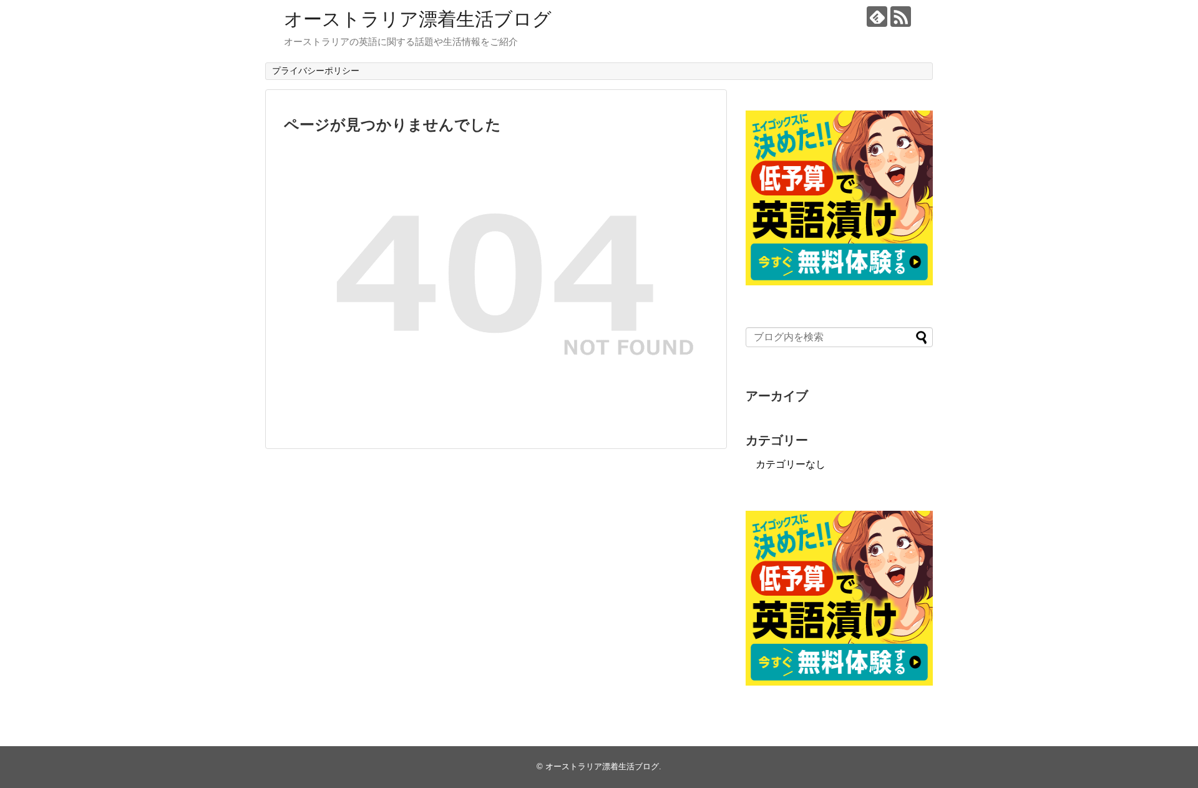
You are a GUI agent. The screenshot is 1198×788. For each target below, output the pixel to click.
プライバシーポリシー (315, 71)
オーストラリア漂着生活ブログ (418, 19)
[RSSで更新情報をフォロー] (900, 16)
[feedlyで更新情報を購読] (877, 16)
